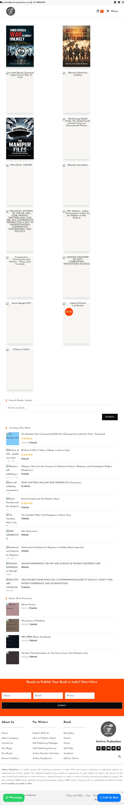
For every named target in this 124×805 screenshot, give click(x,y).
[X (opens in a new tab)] (115, 2)
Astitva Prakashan (10, 770)
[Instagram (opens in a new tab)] (122, 2)
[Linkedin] (118, 748)
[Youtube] (108, 748)
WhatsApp (15, 797)
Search (109, 417)
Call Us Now (110, 797)
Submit (62, 706)
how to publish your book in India (17, 784)
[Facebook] (98, 748)
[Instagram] (103, 748)
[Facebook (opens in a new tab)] (119, 2)
